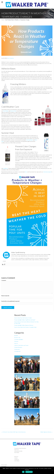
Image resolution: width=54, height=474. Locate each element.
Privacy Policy (4, 464)
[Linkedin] (2, 264)
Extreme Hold (13, 111)
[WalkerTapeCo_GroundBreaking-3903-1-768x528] (27, 382)
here (26, 171)
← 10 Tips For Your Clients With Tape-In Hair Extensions (13, 432)
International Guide (18, 451)
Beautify (16, 335)
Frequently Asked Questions (20, 448)
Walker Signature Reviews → (46, 432)
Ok (23, 471)
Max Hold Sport (29, 140)
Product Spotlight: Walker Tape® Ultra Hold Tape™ (24, 319)
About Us (16, 456)
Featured (16, 341)
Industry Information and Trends (21, 345)
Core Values (16, 460)
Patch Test (16, 449)
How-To (16, 343)
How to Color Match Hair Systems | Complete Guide (25, 327)
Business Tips (17, 337)
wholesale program (47, 171)
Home (2, 19)
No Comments (11, 58)
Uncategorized (17, 351)
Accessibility (3, 466)
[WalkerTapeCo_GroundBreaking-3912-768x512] (27, 399)
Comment (3, 280)
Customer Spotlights (18, 339)
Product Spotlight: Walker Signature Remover (23, 325)
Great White (5, 111)
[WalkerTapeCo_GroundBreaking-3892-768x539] (27, 364)
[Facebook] (4, 264)
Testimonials (17, 349)
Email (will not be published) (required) (10, 301)
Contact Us (16, 459)
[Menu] (2, 2)
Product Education (18, 347)
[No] (52, 470)
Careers (16, 458)
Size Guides (16, 452)
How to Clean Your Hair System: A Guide (23, 317)
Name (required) (5, 295)
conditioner (5, 168)
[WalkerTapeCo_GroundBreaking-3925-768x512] (27, 416)
